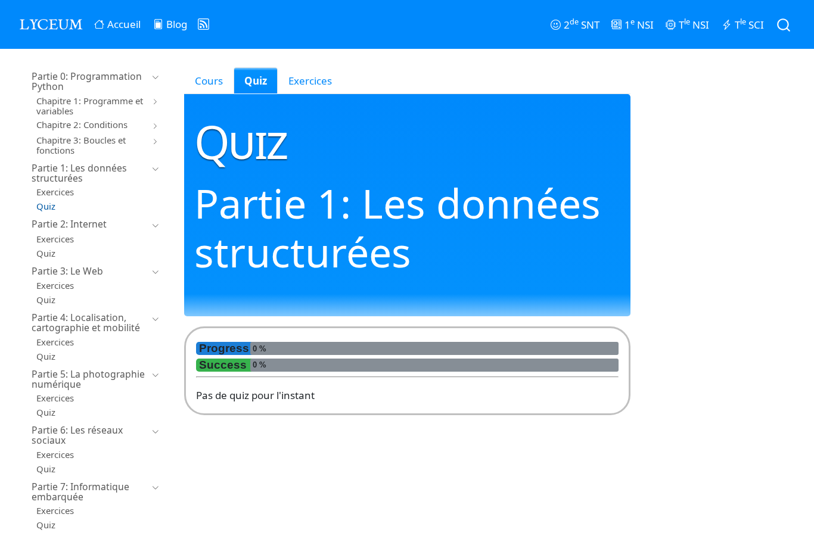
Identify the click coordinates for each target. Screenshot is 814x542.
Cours (209, 81)
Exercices (310, 81)
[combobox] (784, 24)
